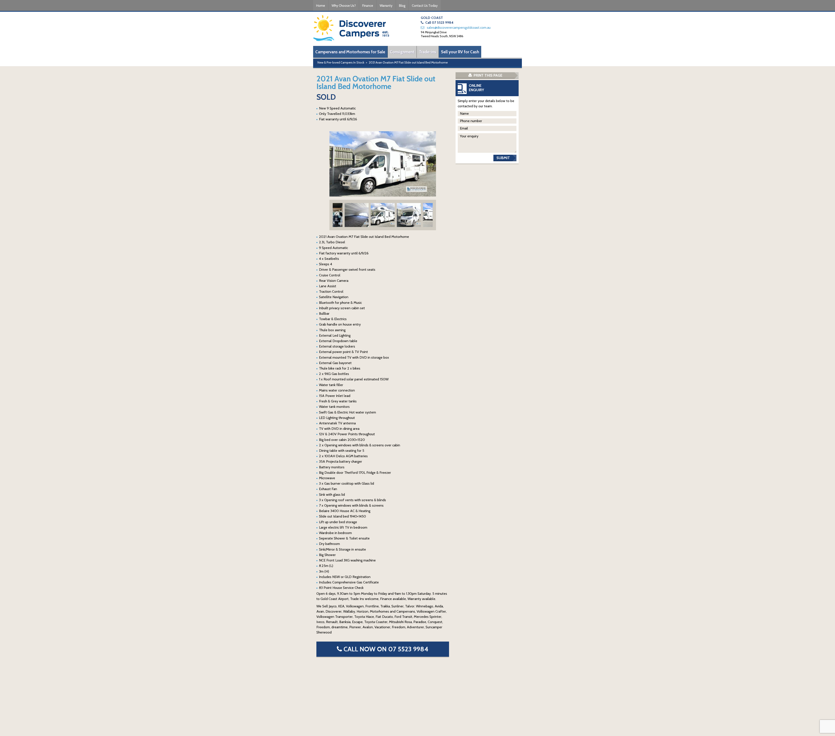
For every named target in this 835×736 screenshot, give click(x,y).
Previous (337, 213)
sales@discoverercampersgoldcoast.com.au (459, 27)
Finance (367, 6)
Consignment (402, 51)
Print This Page (487, 75)
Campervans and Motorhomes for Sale (350, 51)
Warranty (386, 6)
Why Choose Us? (344, 6)
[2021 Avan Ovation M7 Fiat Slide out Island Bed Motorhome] (382, 164)
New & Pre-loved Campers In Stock (340, 62)
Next (428, 213)
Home (320, 6)
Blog (402, 6)
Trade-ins (427, 51)
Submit (503, 158)
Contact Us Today (425, 6)
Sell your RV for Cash (460, 51)
